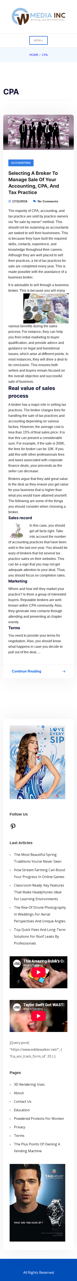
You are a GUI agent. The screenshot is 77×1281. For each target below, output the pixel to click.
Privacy (19, 1127)
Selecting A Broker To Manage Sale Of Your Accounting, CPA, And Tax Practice (33, 182)
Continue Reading (26, 672)
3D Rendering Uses (29, 1084)
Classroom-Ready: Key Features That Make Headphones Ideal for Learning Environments (39, 892)
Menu (38, 40)
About (19, 1093)
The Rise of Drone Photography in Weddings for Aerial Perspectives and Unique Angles (40, 914)
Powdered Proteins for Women (39, 1118)
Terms (19, 1135)
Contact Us (22, 1101)
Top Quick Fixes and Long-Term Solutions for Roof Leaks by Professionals (39, 936)
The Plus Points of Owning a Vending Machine (37, 1147)
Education (22, 1110)
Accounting (21, 162)
